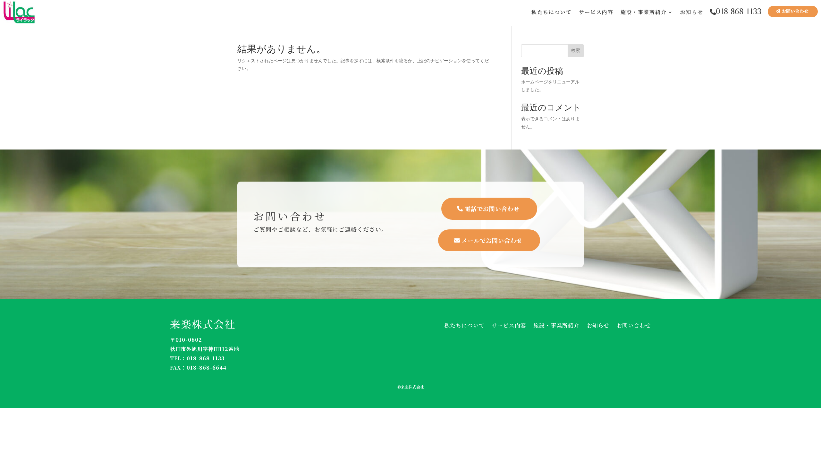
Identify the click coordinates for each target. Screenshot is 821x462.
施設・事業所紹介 (644, 12)
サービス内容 (596, 12)
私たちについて (551, 12)
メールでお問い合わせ (491, 240)
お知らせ (691, 12)
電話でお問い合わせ (492, 208)
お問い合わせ (795, 11)
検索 (575, 50)
